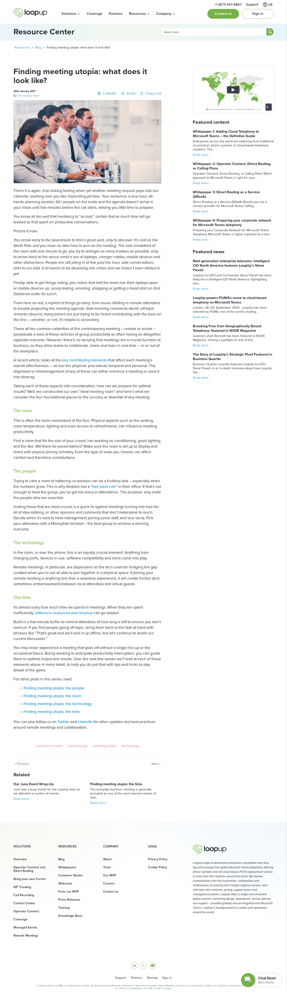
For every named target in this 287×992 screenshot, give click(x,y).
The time (21, 597)
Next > (156, 763)
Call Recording (23, 895)
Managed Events (25, 927)
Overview (20, 859)
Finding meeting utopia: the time (52, 712)
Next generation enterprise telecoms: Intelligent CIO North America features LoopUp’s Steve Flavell (231, 265)
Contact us (223, 13)
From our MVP (68, 891)
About (107, 859)
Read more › (21, 798)
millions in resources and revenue (64, 613)
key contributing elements (84, 360)
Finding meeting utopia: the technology (58, 704)
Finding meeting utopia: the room (52, 696)
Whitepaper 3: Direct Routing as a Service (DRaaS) (226, 194)
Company (164, 13)
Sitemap (152, 977)
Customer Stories (70, 875)
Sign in (257, 13)
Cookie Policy (157, 867)
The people (24, 471)
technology (130, 745)
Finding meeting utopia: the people (54, 688)
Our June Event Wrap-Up (33, 784)
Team (107, 867)
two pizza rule (104, 486)
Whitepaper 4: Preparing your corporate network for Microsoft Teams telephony (232, 222)
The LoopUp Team (28, 96)
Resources (137, 13)
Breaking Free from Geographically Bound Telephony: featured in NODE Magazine (227, 328)
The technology (28, 542)
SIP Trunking (22, 887)
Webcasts (65, 883)
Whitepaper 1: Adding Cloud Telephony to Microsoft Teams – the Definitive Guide (226, 134)
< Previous (21, 763)
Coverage (94, 13)
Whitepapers (67, 867)
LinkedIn (85, 722)
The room (22, 410)
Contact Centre (24, 903)
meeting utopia (104, 745)
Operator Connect (26, 911)
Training (64, 907)
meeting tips (77, 745)
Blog (38, 47)
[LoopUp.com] (30, 13)
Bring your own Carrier (29, 879)
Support (120, 977)
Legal (152, 847)
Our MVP (109, 875)
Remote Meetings (25, 935)
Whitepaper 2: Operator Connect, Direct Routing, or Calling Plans (232, 166)
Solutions (68, 13)
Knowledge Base (70, 915)
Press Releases (69, 899)
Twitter (63, 722)
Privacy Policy (157, 859)
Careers (109, 883)
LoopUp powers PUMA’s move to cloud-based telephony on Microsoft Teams (229, 300)
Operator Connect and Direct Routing (29, 869)
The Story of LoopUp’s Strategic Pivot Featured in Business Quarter (232, 356)
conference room (49, 745)
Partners (116, 13)
